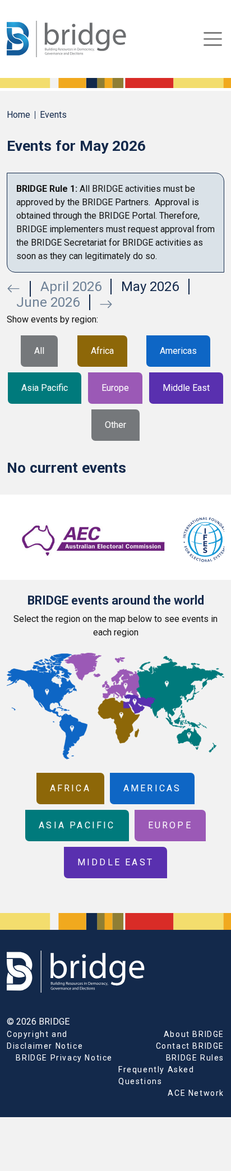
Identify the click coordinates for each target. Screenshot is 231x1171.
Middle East (186, 387)
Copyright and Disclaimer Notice (45, 1040)
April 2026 (70, 286)
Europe (115, 387)
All (39, 350)
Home (18, 114)
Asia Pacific (44, 387)
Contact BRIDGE (190, 1045)
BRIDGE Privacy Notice (64, 1057)
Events (53, 114)
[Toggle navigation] (212, 38)
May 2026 (150, 286)
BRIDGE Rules (195, 1057)
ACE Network (196, 1093)
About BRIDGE (194, 1034)
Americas (178, 350)
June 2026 (48, 302)
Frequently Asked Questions (156, 1075)
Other (115, 424)
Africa (102, 350)
